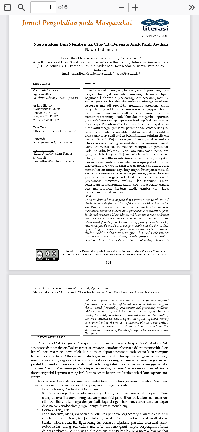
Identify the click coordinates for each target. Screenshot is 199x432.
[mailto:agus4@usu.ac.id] (127, 73)
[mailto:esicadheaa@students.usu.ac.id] (92, 73)
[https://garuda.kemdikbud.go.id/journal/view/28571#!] (58, 98)
